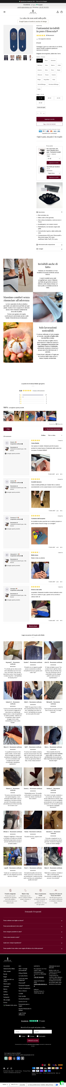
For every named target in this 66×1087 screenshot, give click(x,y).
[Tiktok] (7, 1068)
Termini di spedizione (24, 988)
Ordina (43, 435)
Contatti (21, 993)
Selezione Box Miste (9, 968)
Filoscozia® (22, 983)
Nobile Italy (7, 1071)
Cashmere (6, 986)
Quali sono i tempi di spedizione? (12, 943)
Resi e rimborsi (23, 991)
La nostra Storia (23, 976)
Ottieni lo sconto (33, 1040)
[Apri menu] (6, 12)
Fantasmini (6, 997)
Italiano (4, 1084)
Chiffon (5, 992)
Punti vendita (22, 996)
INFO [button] (20, 966)
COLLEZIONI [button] (6, 966)
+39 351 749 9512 (44, 7)
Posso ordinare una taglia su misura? (13, 920)
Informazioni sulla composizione (46, 244)
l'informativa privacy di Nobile (33, 1044)
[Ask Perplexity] (14, 1058)
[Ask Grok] (22, 1058)
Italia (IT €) (14, 1084)
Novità (5, 974)
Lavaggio (40, 248)
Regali (5, 976)
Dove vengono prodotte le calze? (12, 931)
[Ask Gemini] (18, 1058)
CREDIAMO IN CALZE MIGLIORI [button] (54, 966)
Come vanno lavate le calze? (11, 937)
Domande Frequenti (24, 985)
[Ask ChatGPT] (6, 1058)
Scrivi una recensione (55, 429)
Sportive (5, 994)
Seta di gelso (7, 984)
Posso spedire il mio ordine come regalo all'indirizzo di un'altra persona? (23, 948)
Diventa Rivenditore (24, 999)
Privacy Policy (26, 1071)
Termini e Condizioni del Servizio (12, 1072)
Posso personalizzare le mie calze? (13, 926)
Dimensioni (49, 170)
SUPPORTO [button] (37, 966)
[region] (30, 416)
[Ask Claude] (10, 1058)
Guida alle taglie (41, 107)
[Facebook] (4, 1068)
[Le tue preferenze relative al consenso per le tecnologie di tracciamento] (63, 1084)
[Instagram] (11, 1068)
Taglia (48, 156)
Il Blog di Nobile (23, 973)
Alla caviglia (6, 1000)
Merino (5, 989)
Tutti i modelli (7, 971)
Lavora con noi (23, 1001)
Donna (5, 1002)
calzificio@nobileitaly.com (24, 7)
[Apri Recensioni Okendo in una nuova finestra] (56, 424)
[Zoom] (18, 39)
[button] (45, 35)
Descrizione (41, 212)
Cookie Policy (18, 1071)
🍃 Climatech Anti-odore (10, 1005)
